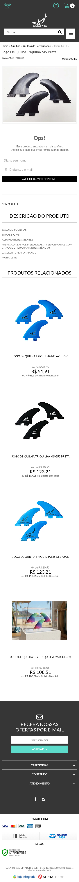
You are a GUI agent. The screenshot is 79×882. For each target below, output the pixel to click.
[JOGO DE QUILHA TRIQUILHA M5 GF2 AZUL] (39, 535)
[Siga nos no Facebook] (35, 799)
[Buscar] (59, 32)
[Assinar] (39, 749)
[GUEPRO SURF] (39, 20)
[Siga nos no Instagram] (43, 799)
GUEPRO (73, 59)
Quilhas (15, 45)
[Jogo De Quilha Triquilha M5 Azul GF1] (39, 335)
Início (5, 45)
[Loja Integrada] (24, 877)
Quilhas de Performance (37, 45)
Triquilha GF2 (61, 45)
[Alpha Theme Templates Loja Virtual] (51, 877)
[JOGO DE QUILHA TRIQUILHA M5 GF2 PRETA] (39, 435)
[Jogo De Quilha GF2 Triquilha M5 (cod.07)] (39, 636)
